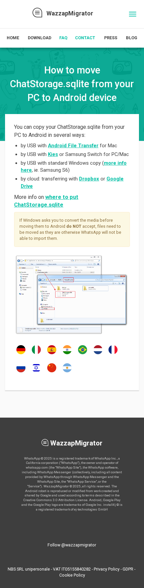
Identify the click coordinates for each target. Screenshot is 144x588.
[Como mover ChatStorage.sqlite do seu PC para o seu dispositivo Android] (82, 354)
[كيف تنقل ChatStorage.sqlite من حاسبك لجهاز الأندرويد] (67, 372)
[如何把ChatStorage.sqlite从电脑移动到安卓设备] (51, 372)
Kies (53, 154)
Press (110, 37)
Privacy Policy (107, 569)
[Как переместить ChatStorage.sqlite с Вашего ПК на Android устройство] (20, 372)
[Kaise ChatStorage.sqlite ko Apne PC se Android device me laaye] (67, 354)
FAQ (63, 37)
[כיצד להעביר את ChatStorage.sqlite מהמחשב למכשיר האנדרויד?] (36, 372)
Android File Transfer (73, 146)
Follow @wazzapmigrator (72, 544)
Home (13, 37)
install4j (109, 504)
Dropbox (89, 179)
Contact (85, 37)
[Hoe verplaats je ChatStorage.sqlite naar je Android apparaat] (97, 354)
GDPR (128, 569)
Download (39, 37)
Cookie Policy (72, 575)
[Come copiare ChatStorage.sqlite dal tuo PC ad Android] (36, 354)
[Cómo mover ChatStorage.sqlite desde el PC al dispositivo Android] (51, 354)
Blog (131, 37)
